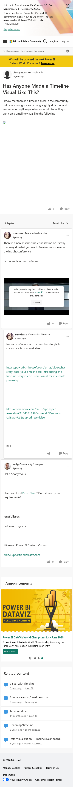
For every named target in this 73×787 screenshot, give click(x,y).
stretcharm (18, 233)
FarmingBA (31, 702)
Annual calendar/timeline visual (29, 697)
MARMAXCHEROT (34, 743)
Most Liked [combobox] (61, 223)
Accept (36, 302)
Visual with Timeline (22, 683)
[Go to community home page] (25, 41)
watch (38, 292)
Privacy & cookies (33, 767)
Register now (12, 29)
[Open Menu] (67, 51)
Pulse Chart (29, 493)
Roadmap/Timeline (21, 725)
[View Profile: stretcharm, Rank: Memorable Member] (7, 235)
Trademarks (9, 774)
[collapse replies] (36, 230)
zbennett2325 (32, 729)
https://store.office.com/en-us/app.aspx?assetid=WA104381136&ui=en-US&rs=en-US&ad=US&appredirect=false (33, 413)
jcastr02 (29, 688)
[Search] (45, 41)
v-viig (16, 464)
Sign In (65, 41)
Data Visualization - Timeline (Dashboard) (35, 739)
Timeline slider (19, 711)
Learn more (47, 63)
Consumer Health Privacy (48, 779)
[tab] (35, 658)
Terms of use (53, 767)
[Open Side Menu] (5, 41)
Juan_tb (33, 715)
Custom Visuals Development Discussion (25, 51)
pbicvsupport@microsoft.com (22, 555)
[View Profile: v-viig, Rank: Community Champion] (7, 466)
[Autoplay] (30, 658)
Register (54, 41)
